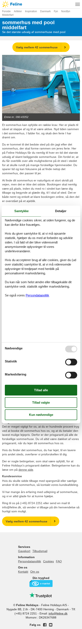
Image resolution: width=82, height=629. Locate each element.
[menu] (77, 4)
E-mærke (41, 583)
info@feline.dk (58, 613)
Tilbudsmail (39, 551)
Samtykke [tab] (21, 211)
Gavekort (24, 551)
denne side (26, 469)
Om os (34, 571)
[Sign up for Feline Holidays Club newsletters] (50, 624)
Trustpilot (41, 595)
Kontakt (23, 571)
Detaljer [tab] (60, 211)
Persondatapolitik (29, 561)
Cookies (48, 561)
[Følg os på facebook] (44, 624)
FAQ (59, 561)
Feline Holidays (41, 4)
